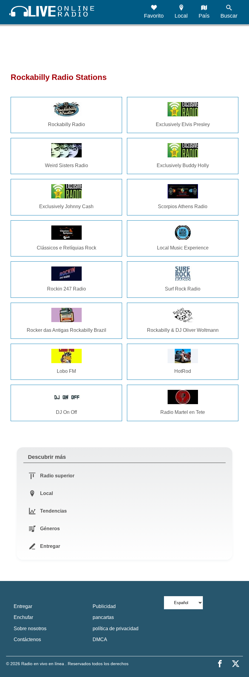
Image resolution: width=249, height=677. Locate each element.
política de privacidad (115, 628)
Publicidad (104, 606)
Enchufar (23, 617)
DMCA (100, 639)
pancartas (103, 617)
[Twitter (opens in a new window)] (235, 663)
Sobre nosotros (30, 628)
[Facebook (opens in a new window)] (220, 663)
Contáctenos (27, 639)
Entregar (23, 606)
